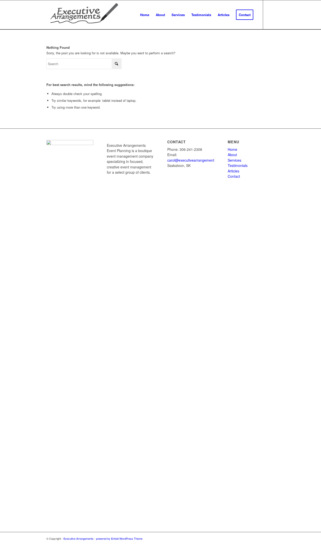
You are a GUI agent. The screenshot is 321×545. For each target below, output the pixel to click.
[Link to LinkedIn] (271, 14)
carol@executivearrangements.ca (194, 160)
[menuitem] (144, 14)
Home (232, 149)
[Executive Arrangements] (84, 14)
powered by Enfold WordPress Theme (119, 538)
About (232, 154)
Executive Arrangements (78, 538)
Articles (233, 170)
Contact (234, 176)
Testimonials (238, 165)
